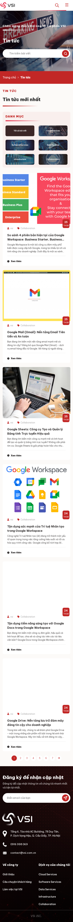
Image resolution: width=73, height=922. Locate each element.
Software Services (50, 881)
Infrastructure (47, 896)
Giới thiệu (8, 874)
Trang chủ (9, 77)
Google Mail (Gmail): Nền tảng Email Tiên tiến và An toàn (36, 334)
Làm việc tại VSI (12, 889)
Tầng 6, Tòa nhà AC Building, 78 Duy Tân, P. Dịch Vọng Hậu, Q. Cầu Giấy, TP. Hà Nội (35, 834)
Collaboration (47, 904)
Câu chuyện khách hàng (17, 881)
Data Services (47, 889)
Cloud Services (48, 874)
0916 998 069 (19, 844)
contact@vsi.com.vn (23, 852)
